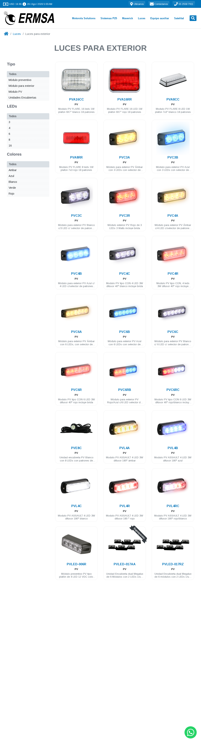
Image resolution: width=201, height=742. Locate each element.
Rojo (11, 193)
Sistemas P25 (108, 18)
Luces (141, 18)
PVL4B (173, 448)
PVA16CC (76, 99)
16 (10, 145)
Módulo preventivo (20, 80)
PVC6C (172, 331)
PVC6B (124, 331)
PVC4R (173, 273)
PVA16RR (124, 99)
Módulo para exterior (21, 85)
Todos (12, 74)
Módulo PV (15, 91)
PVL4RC (173, 506)
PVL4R (125, 506)
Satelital (179, 18)
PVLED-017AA (125, 564)
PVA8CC (172, 99)
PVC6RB (124, 389)
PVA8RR (76, 157)
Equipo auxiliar (159, 18)
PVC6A (76, 331)
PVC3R (124, 215)
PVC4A (172, 215)
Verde (12, 187)
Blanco (13, 181)
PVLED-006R (76, 564)
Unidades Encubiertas (22, 97)
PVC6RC (172, 389)
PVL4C (76, 506)
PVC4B (76, 273)
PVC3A (124, 157)
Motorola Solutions (83, 18)
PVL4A (124, 448)
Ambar (13, 170)
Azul (11, 176)
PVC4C (124, 273)
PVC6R (76, 389)
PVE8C (76, 448)
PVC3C (76, 215)
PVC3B (172, 157)
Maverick (127, 18)
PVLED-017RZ (173, 564)
